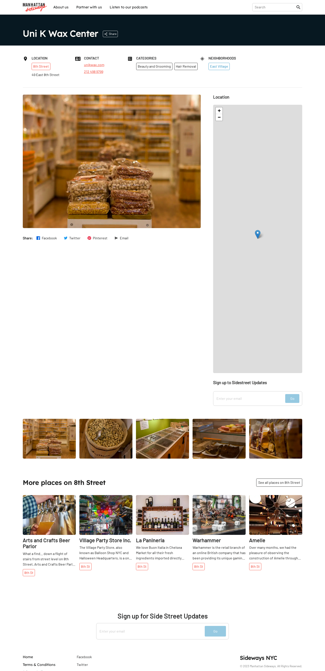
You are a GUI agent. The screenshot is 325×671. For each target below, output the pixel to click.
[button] (257, 234)
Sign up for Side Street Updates (163, 616)
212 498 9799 (93, 72)
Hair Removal (186, 66)
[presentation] (275, 7)
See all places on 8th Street (279, 482)
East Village (219, 66)
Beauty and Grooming (154, 66)
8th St (28, 572)
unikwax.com (94, 65)
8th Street (41, 66)
